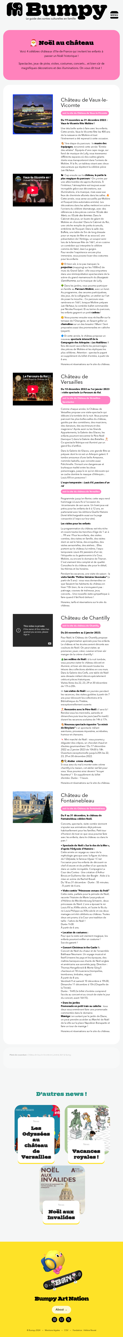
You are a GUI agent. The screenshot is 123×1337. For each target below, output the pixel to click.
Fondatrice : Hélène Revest (84, 1330)
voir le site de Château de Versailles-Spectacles (81, 400)
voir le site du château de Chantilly (80, 626)
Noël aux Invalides (61, 1214)
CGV (66, 1330)
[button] (114, 15)
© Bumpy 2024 (33, 1330)
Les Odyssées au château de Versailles (36, 1142)
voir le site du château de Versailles (81, 492)
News (36, 1121)
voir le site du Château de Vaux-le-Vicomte (84, 113)
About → (61, 1309)
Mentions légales (52, 1330)
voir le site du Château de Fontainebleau (83, 809)
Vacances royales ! (86, 1154)
